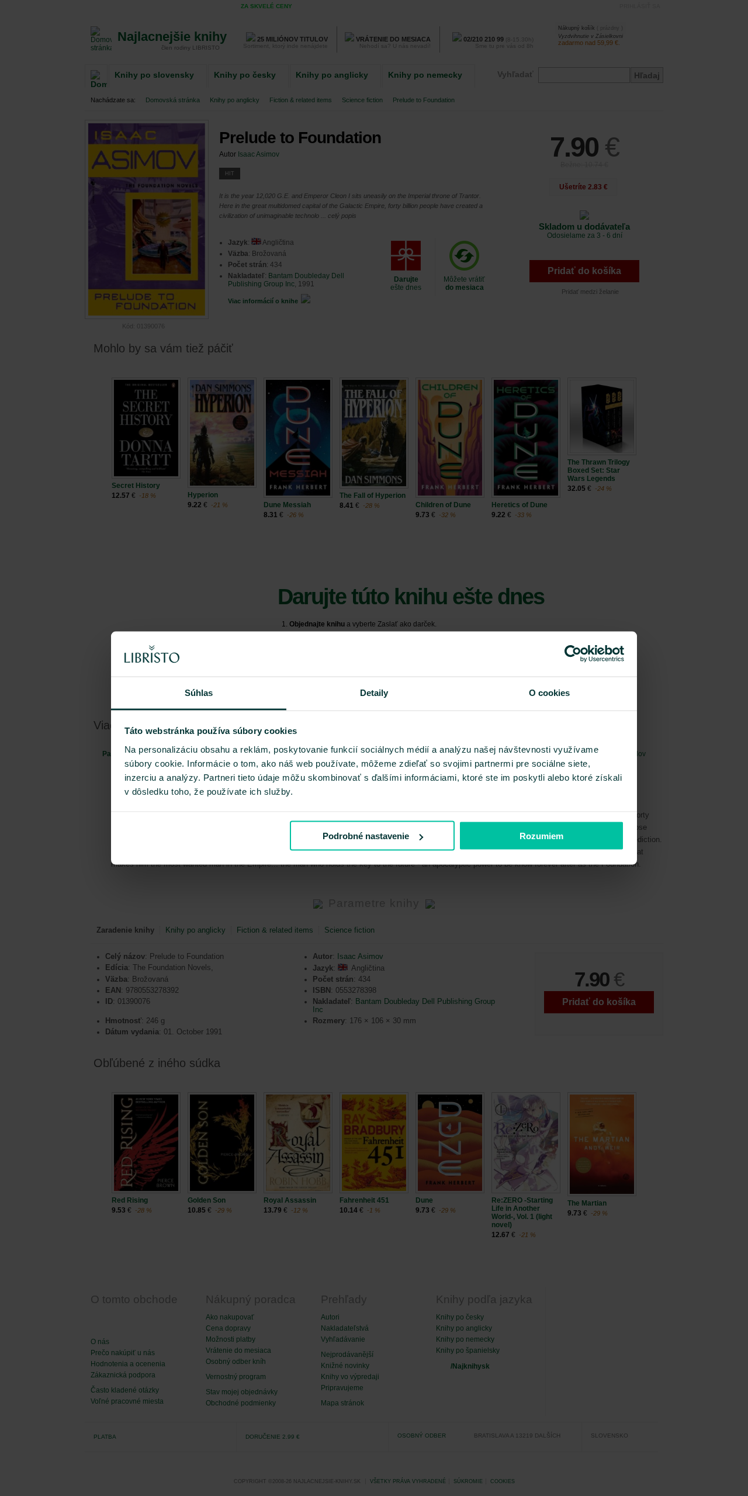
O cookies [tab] (549, 692)
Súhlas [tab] (199, 692)
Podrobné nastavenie (366, 836)
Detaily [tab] (374, 692)
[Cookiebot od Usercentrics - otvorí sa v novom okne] (573, 654)
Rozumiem (541, 836)
